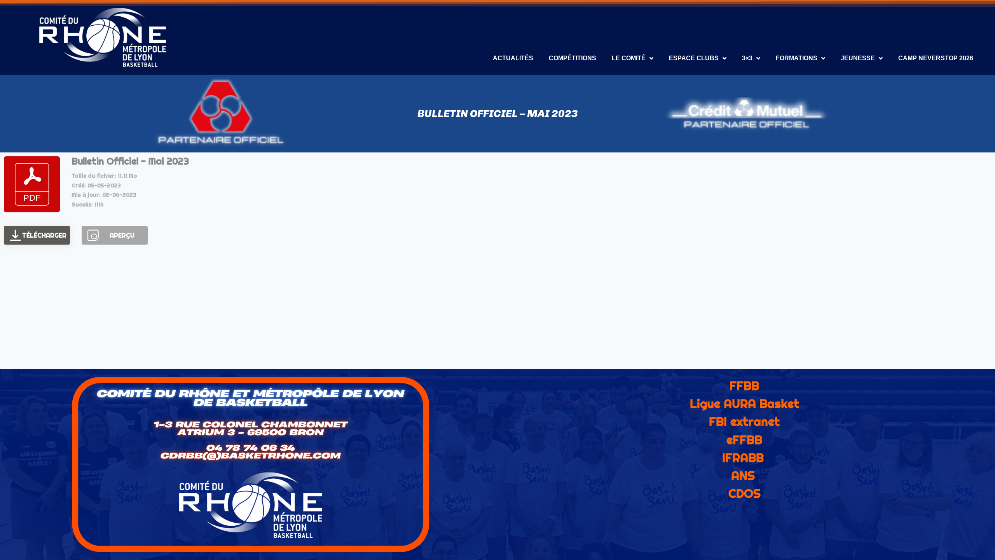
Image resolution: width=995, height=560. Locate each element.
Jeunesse (858, 58)
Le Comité (629, 58)
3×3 (747, 58)
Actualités (513, 58)
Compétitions (572, 58)
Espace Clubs (694, 58)
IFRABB (743, 457)
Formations (796, 58)
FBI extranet (744, 421)
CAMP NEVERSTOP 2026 (935, 58)
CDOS (744, 493)
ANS (743, 475)
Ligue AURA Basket (744, 403)
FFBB (744, 385)
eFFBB (744, 439)
